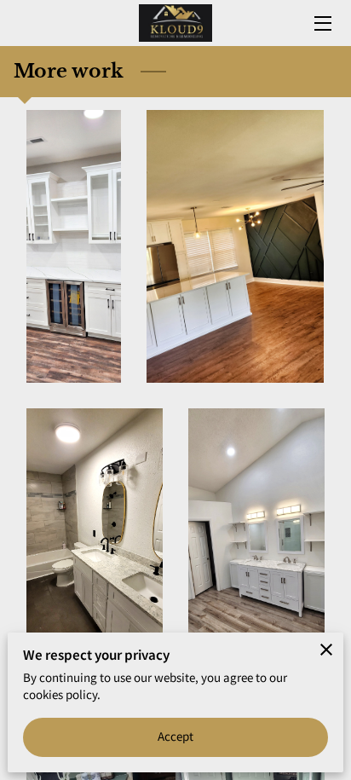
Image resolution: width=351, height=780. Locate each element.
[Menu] (322, 23)
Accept (176, 736)
